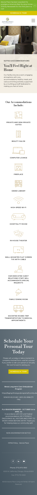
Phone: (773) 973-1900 (18, 468)
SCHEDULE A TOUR (18, 371)
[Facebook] (13, 461)
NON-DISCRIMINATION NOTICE (18, 433)
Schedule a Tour (18, 13)
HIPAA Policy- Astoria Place (18, 443)
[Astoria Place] (7, 20)
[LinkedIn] (18, 461)
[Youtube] (24, 461)
